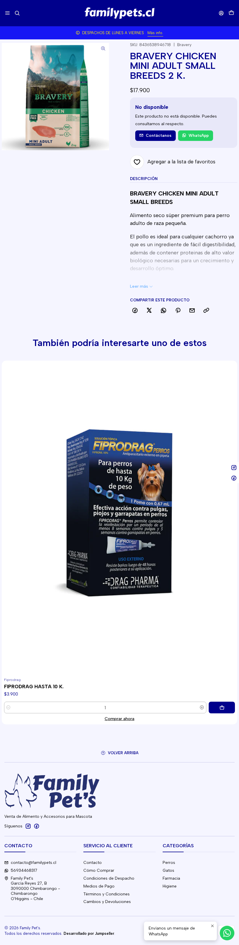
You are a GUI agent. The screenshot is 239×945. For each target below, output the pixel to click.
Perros (169, 862)
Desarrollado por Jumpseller (89, 933)
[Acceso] (221, 13)
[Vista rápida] (9, 525)
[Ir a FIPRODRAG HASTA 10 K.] (119, 518)
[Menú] (7, 13)
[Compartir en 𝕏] (149, 310)
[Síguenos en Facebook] (36, 826)
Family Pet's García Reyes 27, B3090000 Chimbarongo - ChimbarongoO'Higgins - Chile (35, 888)
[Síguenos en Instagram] (28, 826)
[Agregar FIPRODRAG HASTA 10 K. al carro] (222, 707)
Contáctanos (158, 135)
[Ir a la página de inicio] (119, 13)
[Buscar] (17, 13)
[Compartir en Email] (192, 310)
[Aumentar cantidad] (202, 707)
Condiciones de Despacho (108, 878)
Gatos (168, 870)
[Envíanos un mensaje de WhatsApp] (227, 933)
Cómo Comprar (98, 870)
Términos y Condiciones (106, 894)
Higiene (170, 886)
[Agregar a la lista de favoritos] (9, 511)
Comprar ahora (119, 718)
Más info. (155, 33)
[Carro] (231, 13)
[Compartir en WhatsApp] (163, 310)
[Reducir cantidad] (8, 707)
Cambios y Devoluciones (107, 901)
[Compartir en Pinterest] (178, 310)
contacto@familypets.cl (33, 862)
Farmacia (171, 878)
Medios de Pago (99, 886)
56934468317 (24, 870)
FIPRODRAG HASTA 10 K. (34, 686)
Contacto (92, 862)
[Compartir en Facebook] (135, 310)
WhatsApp (199, 135)
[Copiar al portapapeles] (206, 310)
